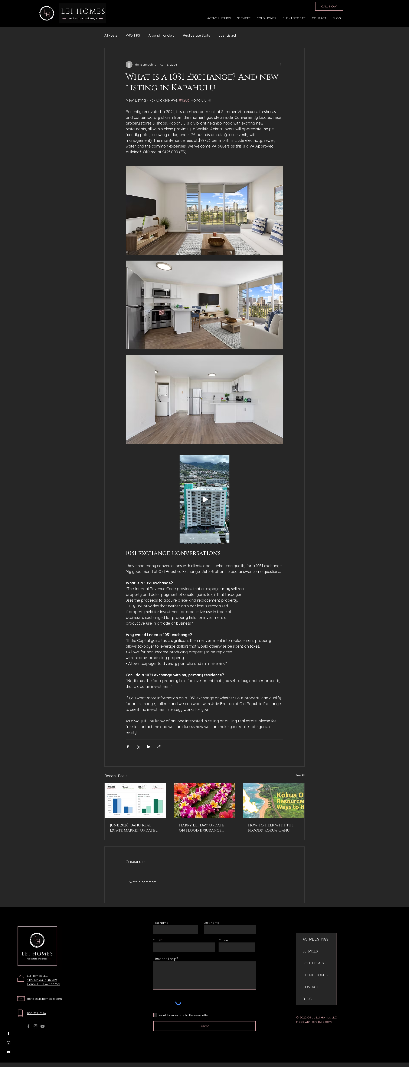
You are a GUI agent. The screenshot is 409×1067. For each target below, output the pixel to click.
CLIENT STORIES (315, 975)
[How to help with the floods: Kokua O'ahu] (273, 800)
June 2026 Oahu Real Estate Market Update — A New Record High (134, 828)
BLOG (307, 999)
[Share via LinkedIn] (149, 747)
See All (300, 775)
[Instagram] (8, 1043)
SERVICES (310, 951)
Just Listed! (227, 35)
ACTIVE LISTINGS (315, 939)
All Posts (110, 35)
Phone (223, 940)
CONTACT (310, 987)
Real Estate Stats (196, 35)
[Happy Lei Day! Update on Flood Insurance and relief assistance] (204, 800)
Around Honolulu (161, 35)
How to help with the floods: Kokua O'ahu (271, 828)
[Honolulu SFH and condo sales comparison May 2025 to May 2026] (135, 800)
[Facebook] (8, 1033)
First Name (160, 922)
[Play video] (204, 499)
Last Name (211, 922)
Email (157, 940)
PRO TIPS (133, 35)
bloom (327, 1022)
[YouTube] (8, 1052)
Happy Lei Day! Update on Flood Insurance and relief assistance (201, 828)
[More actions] (280, 64)
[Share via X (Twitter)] (138, 747)
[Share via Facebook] (128, 747)
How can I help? (166, 959)
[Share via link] (159, 747)
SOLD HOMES (313, 963)
